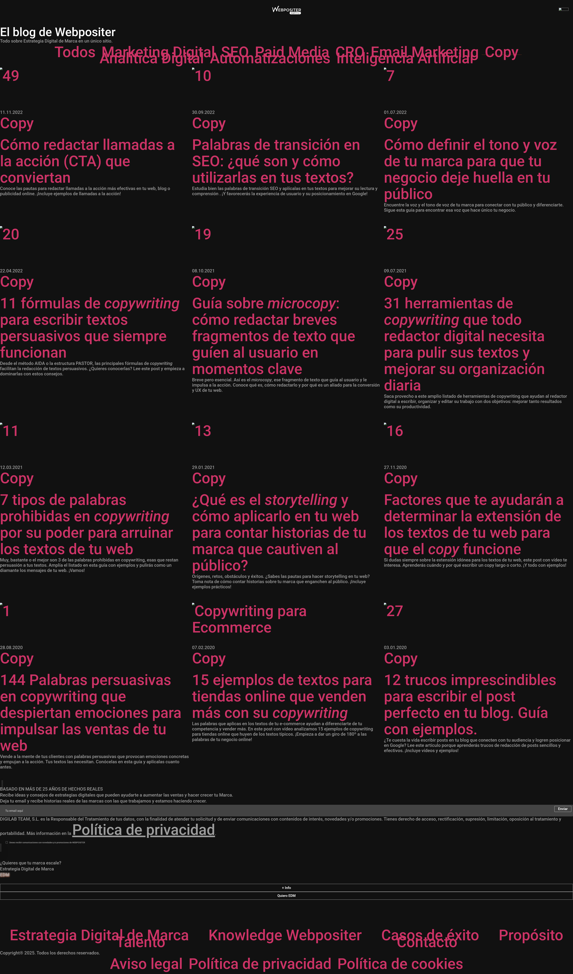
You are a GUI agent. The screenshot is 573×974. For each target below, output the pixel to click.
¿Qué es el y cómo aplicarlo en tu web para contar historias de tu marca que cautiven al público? (279, 533)
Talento (140, 942)
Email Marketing (425, 52)
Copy (502, 52)
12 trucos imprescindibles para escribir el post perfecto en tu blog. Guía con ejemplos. (470, 704)
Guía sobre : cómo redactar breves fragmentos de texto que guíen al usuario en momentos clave (273, 336)
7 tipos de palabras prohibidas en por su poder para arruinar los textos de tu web (86, 524)
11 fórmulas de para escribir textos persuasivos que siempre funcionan (90, 328)
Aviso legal (146, 963)
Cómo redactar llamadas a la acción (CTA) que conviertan (87, 161)
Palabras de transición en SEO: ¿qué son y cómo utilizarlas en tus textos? (276, 161)
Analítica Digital (152, 58)
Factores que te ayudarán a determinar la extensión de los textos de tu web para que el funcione (474, 524)
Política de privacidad (143, 829)
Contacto (427, 942)
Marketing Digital (158, 52)
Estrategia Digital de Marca (99, 935)
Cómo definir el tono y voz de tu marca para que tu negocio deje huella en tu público (470, 169)
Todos (75, 52)
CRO (350, 52)
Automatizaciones (270, 58)
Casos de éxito (430, 935)
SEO (235, 52)
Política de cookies (400, 963)
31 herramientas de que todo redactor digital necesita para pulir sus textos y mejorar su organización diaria (464, 344)
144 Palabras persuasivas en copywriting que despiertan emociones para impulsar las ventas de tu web (90, 713)
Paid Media (292, 52)
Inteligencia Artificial (404, 58)
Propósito (531, 935)
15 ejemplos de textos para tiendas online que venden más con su (282, 696)
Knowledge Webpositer (285, 935)
